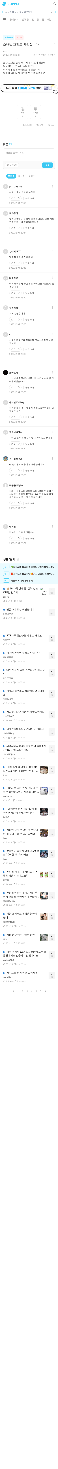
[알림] (54, 4)
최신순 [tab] (21, 176)
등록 (47, 165)
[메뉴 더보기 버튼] (4, 19)
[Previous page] (14, 991)
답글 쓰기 (29, 198)
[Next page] (45, 991)
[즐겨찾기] (18, 559)
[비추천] (18, 198)
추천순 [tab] (11, 176)
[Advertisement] (29, 28)
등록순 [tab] (31, 176)
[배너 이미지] (29, 88)
